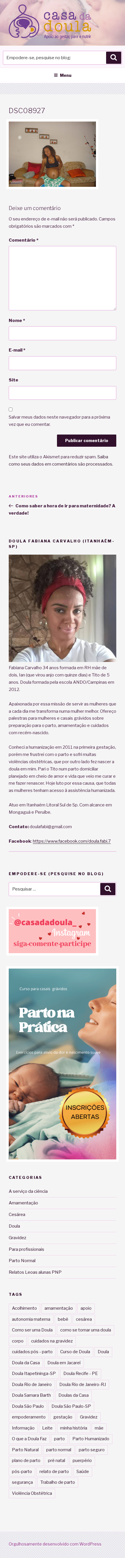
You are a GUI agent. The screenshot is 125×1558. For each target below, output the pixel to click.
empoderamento (29, 1417)
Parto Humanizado (90, 1438)
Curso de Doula (75, 1351)
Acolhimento (24, 1308)
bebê (63, 1319)
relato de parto (54, 1471)
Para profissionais (26, 1249)
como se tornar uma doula (85, 1330)
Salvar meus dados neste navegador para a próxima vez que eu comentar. (59, 421)
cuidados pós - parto (32, 1351)
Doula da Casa (26, 1362)
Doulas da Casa (73, 1395)
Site (13, 380)
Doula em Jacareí (64, 1362)
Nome (17, 320)
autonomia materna (31, 1319)
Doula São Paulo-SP (71, 1406)
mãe (99, 1428)
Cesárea (17, 1214)
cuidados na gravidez (52, 1341)
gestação (62, 1417)
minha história (73, 1428)
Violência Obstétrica (32, 1493)
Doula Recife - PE (80, 1373)
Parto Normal (22, 1260)
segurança (22, 1482)
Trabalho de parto (57, 1482)
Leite (47, 1428)
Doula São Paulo (28, 1406)
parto (59, 1438)
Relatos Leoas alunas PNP (35, 1272)
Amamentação (23, 1203)
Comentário (23, 240)
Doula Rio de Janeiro (32, 1384)
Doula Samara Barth (31, 1395)
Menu (66, 75)
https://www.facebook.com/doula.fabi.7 (72, 841)
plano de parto (26, 1460)
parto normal (58, 1449)
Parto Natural (25, 1449)
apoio (86, 1308)
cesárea (84, 1319)
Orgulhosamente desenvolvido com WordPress (55, 1543)
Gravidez (17, 1237)
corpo (18, 1341)
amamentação (58, 1308)
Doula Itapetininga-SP (34, 1373)
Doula (14, 1226)
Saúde (82, 1471)
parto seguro (92, 1449)
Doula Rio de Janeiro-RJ (82, 1384)
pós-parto (22, 1471)
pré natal (56, 1460)
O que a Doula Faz (29, 1438)
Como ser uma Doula (32, 1330)
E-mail (17, 350)
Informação (23, 1428)
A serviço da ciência (28, 1191)
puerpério (82, 1460)
